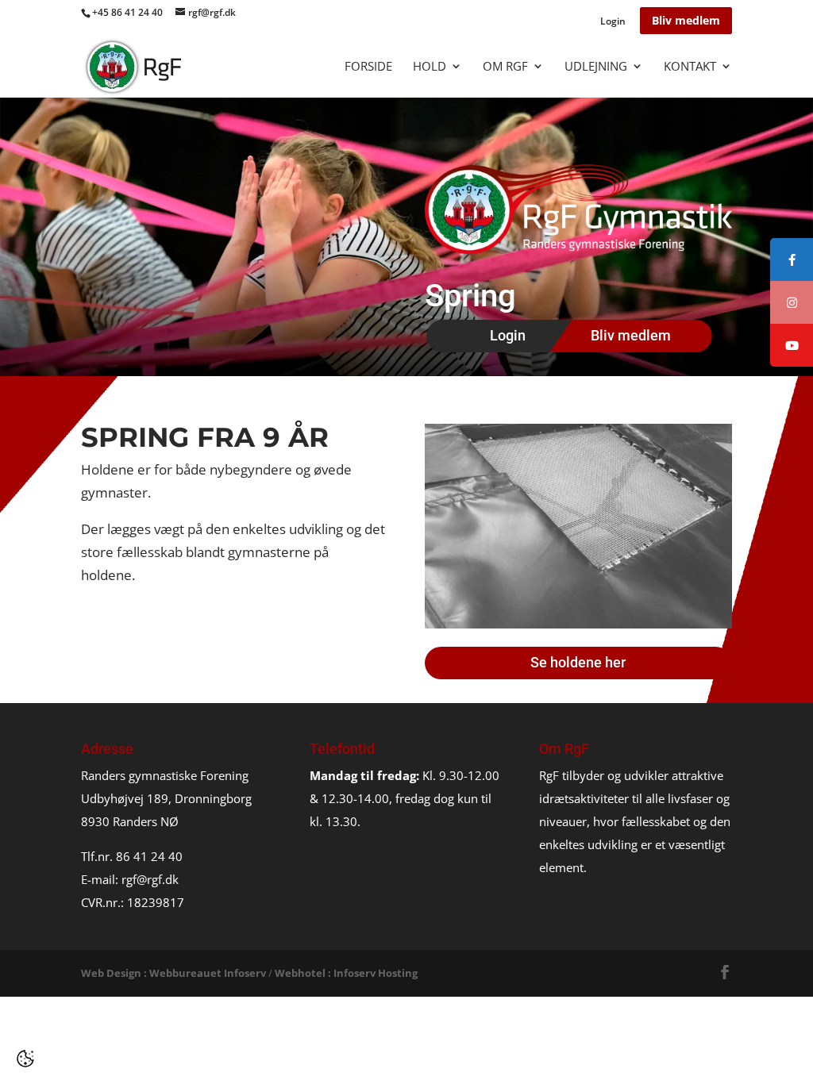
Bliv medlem (686, 20)
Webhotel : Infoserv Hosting (346, 973)
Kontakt (690, 67)
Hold (429, 67)
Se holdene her (578, 662)
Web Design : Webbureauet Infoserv (173, 973)
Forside (368, 67)
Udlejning (595, 67)
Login (613, 22)
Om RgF (505, 67)
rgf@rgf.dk (150, 879)
